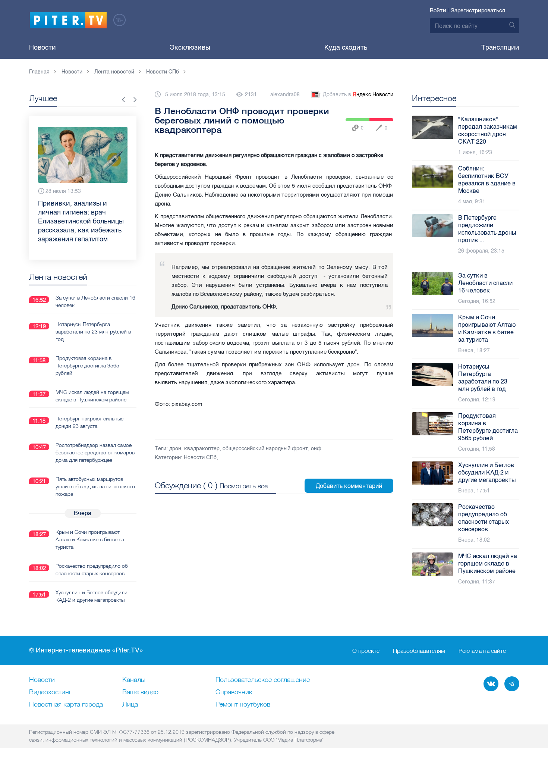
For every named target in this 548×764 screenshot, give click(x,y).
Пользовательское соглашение (262, 680)
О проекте (365, 651)
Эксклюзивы (190, 47)
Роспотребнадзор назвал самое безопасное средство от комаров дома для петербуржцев (95, 452)
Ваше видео (140, 692)
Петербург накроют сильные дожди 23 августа (89, 422)
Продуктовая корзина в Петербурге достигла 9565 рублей (87, 365)
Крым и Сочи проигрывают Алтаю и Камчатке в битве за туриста (90, 539)
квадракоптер (202, 448)
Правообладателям (419, 651)
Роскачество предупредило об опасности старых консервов (92, 570)
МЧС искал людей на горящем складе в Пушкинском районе (92, 396)
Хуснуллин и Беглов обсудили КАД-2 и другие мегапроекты (91, 596)
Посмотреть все (244, 486)
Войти (438, 10)
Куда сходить (345, 47)
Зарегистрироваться (478, 10)
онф (316, 448)
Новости (42, 47)
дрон (175, 448)
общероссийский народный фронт (265, 448)
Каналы (133, 680)
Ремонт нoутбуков (242, 704)
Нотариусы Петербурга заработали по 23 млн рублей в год (93, 331)
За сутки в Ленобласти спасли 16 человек (95, 301)
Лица (130, 704)
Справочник (233, 692)
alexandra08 (285, 94)
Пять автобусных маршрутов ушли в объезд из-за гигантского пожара (95, 486)
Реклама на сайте (482, 651)
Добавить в (358, 94)
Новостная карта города (66, 704)
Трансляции (500, 47)
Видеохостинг (50, 692)
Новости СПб (200, 457)
